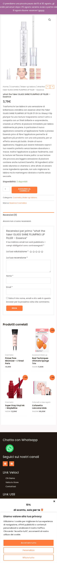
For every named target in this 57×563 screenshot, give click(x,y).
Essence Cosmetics (18, 203)
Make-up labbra (28, 86)
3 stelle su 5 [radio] (36, 252)
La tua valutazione (17, 251)
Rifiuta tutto (28, 557)
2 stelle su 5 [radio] (34, 252)
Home (5, 86)
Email (9, 287)
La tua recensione (17, 257)
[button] (49, 19)
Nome (9, 276)
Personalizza (28, 550)
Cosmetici (14, 86)
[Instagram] (5, 463)
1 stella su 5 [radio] (31, 252)
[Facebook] (11, 463)
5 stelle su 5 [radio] (42, 252)
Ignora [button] (41, 10)
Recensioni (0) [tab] (10, 215)
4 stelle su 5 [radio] (39, 252)
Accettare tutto (28, 542)
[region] (28, 537)
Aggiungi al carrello (24, 190)
